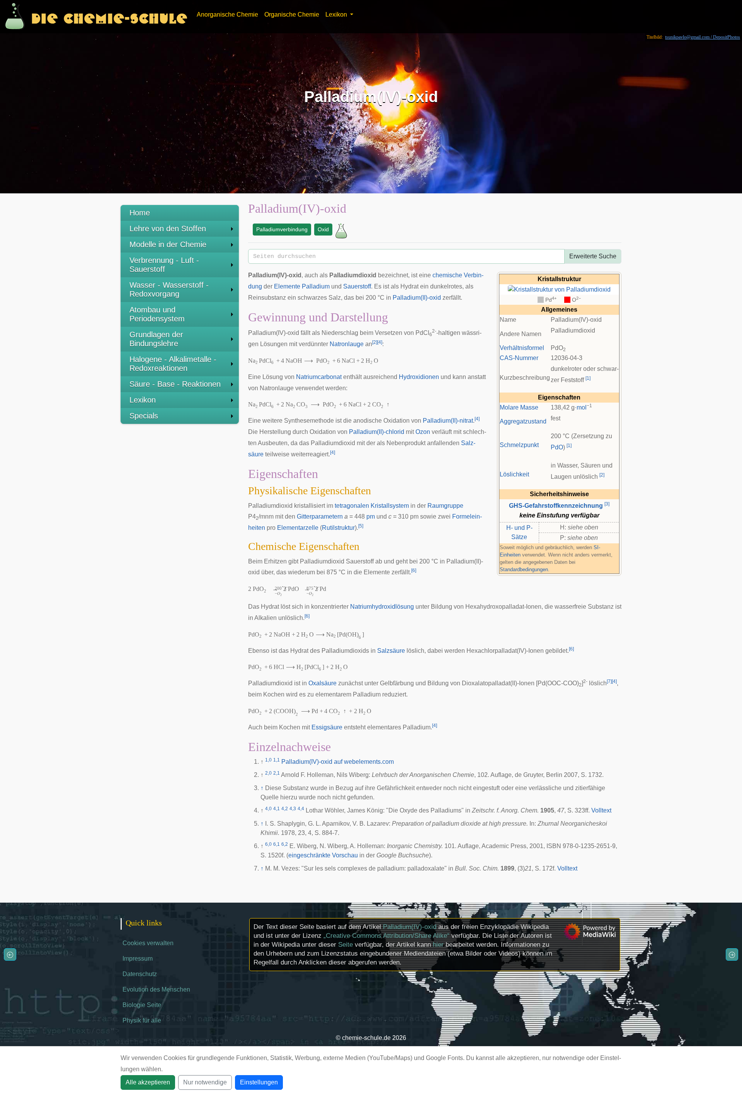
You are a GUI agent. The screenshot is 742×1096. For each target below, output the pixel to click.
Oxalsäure (322, 683)
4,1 (276, 808)
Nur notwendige (205, 1082)
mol (582, 407)
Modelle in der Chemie (167, 244)
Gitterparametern (320, 516)
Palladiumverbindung (282, 229)
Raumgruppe (445, 505)
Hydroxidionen (419, 377)
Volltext (601, 810)
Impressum (138, 958)
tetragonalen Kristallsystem (372, 505)
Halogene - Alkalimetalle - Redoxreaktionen (172, 363)
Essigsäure (326, 727)
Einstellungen (259, 1082)
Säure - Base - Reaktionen (175, 384)
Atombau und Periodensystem (157, 314)
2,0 (268, 773)
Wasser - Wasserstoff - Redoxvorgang (169, 289)
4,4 (301, 808)
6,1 (276, 844)
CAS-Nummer (519, 358)
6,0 (268, 844)
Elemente (287, 286)
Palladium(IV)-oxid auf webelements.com (337, 761)
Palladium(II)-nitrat (448, 420)
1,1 (276, 760)
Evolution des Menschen (156, 989)
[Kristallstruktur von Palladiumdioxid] (559, 289)
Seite (345, 944)
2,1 (276, 773)
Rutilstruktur (338, 527)
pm (370, 516)
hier (438, 944)
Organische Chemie (291, 14)
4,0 (268, 808)
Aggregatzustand (523, 421)
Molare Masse (519, 407)
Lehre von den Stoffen (167, 228)
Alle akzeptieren (148, 1082)
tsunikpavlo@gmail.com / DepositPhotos (702, 37)
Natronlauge (347, 344)
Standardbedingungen (524, 569)
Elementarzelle (297, 527)
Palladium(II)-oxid (417, 297)
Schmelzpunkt (519, 445)
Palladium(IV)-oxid (409, 926)
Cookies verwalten (148, 943)
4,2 (284, 808)
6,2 (284, 844)
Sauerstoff (357, 286)
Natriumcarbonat (319, 377)
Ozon (422, 431)
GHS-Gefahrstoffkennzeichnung (556, 505)
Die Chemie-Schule (109, 16)
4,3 (292, 808)
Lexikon (142, 400)
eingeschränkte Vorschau (323, 855)
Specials (143, 415)
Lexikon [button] (337, 14)
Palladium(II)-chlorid (376, 431)
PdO (557, 447)
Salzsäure (391, 650)
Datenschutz (140, 974)
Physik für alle (142, 1020)
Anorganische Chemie (227, 14)
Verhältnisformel (522, 348)
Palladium (316, 286)
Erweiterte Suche (592, 256)
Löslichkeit (514, 474)
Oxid (323, 229)
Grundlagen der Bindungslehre (156, 339)
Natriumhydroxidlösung (382, 606)
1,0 (268, 760)
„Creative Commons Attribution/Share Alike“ (386, 935)
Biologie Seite (142, 1005)
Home (139, 212)
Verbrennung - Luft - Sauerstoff (164, 264)
